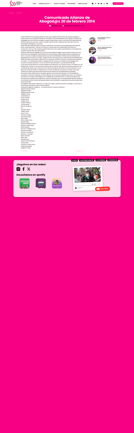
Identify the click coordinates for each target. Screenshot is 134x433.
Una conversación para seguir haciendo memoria (104, 57)
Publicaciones (82, 3)
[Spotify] (101, 3)
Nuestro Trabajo (59, 3)
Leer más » (100, 40)
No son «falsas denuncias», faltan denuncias (105, 48)
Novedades (71, 3)
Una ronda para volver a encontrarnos (104, 38)
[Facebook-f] (95, 3)
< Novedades (18, 13)
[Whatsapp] (104, 3)
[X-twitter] (29, 169)
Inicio (34, 3)
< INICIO (11, 13)
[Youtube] (98, 3)
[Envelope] (107, 3)
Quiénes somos (44, 3)
